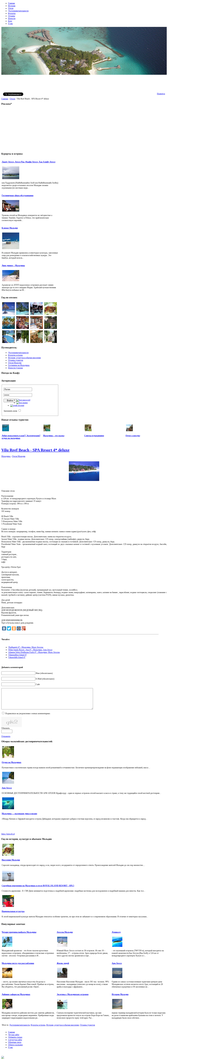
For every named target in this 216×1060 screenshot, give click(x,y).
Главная (4, 99)
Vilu (35, 450)
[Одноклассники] (14, 628)
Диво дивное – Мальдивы (13, 265)
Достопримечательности (19, 1025)
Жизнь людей (63, 963)
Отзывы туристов (87, 1025)
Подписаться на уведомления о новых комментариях (27, 713)
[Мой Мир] (19, 628)
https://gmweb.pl (8, 834)
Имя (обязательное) (44, 673)
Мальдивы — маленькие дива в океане (19, 813)
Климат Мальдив (10, 228)
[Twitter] (9, 628)
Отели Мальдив (18, 456)
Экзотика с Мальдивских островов (72, 994)
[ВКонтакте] (4, 628)
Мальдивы (6, 456)
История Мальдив (120, 994)
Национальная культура (13, 911)
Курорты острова (38, 1025)
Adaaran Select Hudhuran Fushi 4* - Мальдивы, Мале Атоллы (34, 652)
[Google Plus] (24, 628)
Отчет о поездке (133, 435)
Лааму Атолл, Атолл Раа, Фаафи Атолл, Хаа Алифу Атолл (28, 162)
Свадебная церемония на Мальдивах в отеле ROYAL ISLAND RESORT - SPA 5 (38, 885)
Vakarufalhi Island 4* (16, 657)
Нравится (161, 94)
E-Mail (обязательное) (45, 679)
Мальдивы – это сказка (53, 435)
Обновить (5, 728)
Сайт (38, 684)
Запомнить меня (10, 411)
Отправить (5, 736)
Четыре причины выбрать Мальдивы (19, 932)
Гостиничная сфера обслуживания (17, 195)
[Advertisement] (84, 83)
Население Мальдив (11, 860)
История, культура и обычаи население (62, 1025)
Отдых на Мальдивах (11, 762)
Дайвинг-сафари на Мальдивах (16, 994)
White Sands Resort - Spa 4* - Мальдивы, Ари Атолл (30, 650)
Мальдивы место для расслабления (18, 963)
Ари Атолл (7, 788)
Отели (12, 99)
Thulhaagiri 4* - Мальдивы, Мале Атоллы (25, 647)
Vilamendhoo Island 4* (17, 655)
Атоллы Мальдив (65, 932)
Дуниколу (116, 932)
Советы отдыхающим (94, 435)
